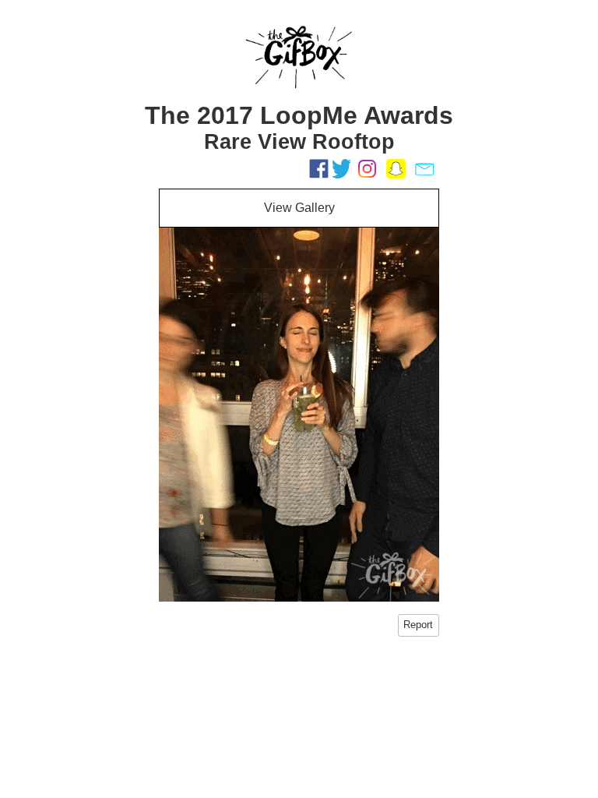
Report (418, 624)
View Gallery (299, 207)
